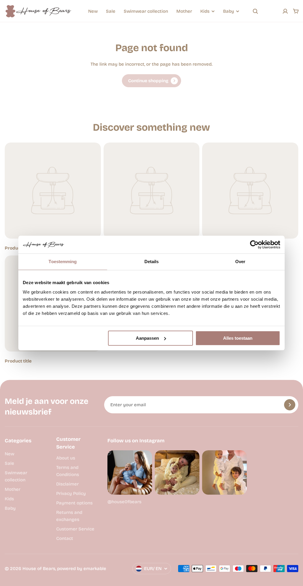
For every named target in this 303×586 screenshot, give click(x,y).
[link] (151, 80)
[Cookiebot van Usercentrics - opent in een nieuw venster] (254, 244)
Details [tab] (151, 261)
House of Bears (38, 568)
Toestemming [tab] (63, 261)
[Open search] (255, 11)
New (93, 11)
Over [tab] (240, 261)
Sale (110, 11)
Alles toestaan (237, 338)
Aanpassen (147, 338)
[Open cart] (296, 11)
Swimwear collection (146, 11)
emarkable (94, 568)
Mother (184, 11)
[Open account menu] (285, 11)
